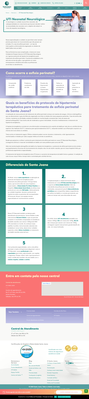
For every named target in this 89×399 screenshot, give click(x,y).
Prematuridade (31, 311)
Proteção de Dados (48, 396)
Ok (55, 396)
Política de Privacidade (53, 382)
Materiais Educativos (34, 377)
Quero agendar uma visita (69, 392)
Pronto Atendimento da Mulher (35, 320)
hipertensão (44, 85)
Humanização (51, 367)
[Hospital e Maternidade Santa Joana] (7, 5)
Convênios (33, 3)
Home (7, 12)
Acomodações (15, 365)
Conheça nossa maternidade (55, 370)
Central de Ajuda (59, 3)
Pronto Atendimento (16, 367)
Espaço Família (15, 372)
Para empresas (85, 8)
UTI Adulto (57, 315)
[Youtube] (79, 3)
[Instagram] (68, 363)
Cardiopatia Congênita (35, 375)
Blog (30, 363)
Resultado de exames (22, 3)
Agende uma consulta (45, 3)
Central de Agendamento (33, 315)
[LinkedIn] (81, 3)
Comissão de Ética (52, 377)
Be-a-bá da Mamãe (34, 365)
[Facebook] (75, 3)
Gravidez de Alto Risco (60, 311)
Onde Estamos (51, 375)
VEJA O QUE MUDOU (64, 396)
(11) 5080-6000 (10, 285)
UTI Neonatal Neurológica (26, 12)
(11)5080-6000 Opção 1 (18, 331)
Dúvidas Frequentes (52, 372)
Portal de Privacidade (53, 380)
